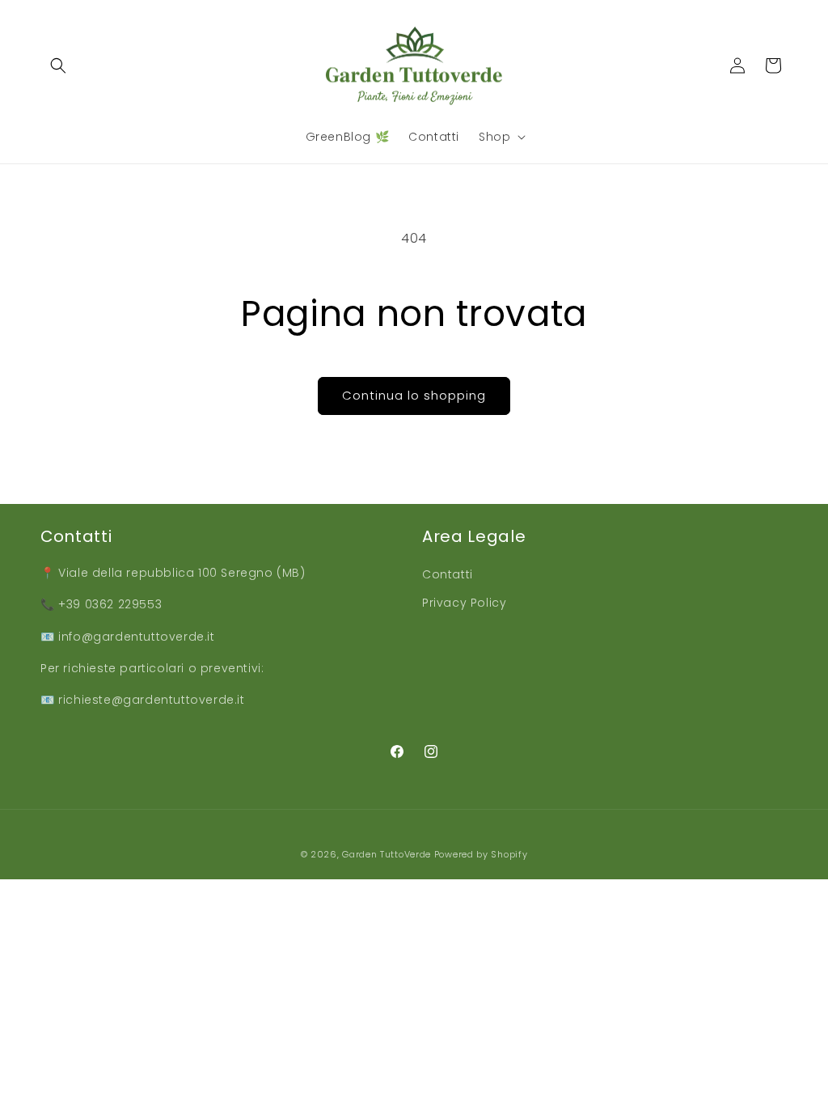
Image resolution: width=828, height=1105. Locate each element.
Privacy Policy (464, 603)
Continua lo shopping (414, 395)
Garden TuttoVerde (386, 854)
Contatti (447, 574)
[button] (58, 65)
